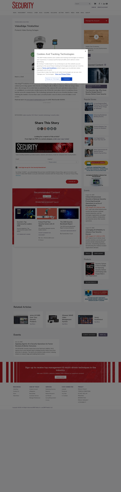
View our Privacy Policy (62, 74)
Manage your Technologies (52, 79)
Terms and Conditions (49, 68)
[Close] (85, 51)
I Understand (67, 79)
